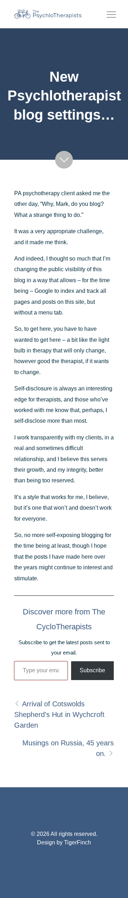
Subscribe (92, 670)
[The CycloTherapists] (48, 14)
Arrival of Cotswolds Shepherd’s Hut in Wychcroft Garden (59, 714)
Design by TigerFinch (64, 842)
